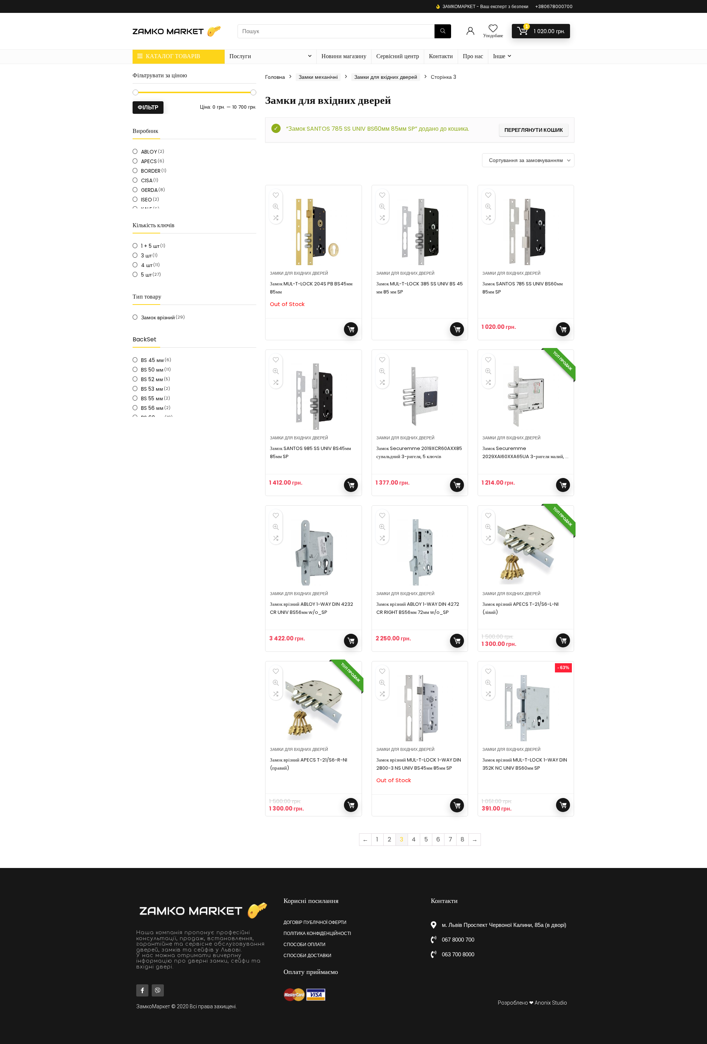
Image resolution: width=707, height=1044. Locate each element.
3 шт (146, 255)
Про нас (473, 56)
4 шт (146, 265)
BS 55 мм (152, 398)
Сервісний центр (397, 56)
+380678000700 (554, 6)
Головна (275, 77)
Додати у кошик (563, 329)
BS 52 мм (152, 379)
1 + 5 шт (150, 246)
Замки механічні (318, 77)
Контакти (441, 56)
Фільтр (148, 107)
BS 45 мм (152, 360)
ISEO (146, 199)
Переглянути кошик (533, 130)
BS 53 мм (152, 389)
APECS (149, 161)
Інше (499, 56)
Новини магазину (343, 56)
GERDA (149, 190)
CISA (146, 180)
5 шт (146, 274)
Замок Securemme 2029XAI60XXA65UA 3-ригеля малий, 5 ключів (525, 456)
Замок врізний (158, 317)
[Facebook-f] (142, 990)
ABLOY (149, 151)
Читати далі (351, 329)
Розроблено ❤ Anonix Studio (532, 1003)
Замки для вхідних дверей (385, 77)
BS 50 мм (152, 369)
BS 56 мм (152, 408)
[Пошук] (443, 31)
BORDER (151, 171)
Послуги (240, 56)
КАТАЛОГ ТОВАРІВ (172, 56)
